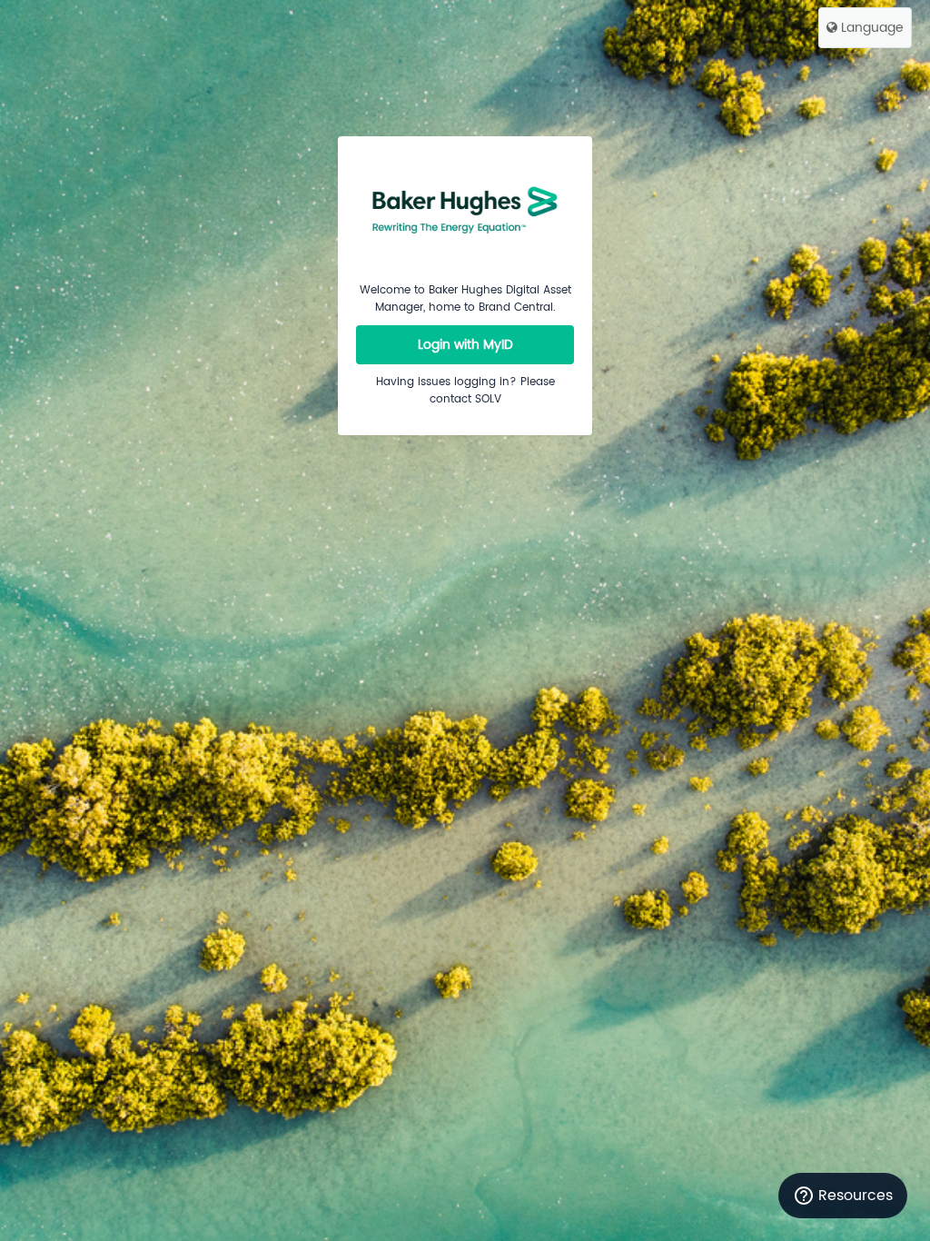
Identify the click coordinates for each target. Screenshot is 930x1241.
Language (870, 27)
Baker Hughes (465, 208)
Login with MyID (465, 344)
